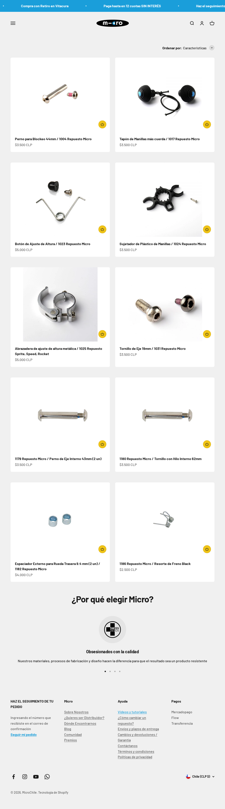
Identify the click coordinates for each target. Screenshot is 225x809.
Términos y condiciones (136, 751)
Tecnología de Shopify (53, 792)
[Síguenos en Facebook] (13, 777)
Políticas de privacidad (135, 757)
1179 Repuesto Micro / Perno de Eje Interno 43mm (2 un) (58, 459)
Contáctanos (128, 746)
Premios (70, 740)
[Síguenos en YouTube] (36, 777)
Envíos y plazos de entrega (138, 729)
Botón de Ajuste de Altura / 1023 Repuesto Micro (52, 244)
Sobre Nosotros (76, 712)
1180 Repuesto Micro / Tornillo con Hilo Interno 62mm (160, 459)
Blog (67, 729)
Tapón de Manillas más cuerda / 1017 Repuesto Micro (160, 139)
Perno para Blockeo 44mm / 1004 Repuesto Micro (53, 139)
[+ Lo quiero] (102, 124)
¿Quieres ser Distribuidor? (84, 717)
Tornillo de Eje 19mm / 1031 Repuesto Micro (153, 348)
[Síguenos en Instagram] (25, 777)
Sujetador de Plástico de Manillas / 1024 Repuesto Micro (163, 244)
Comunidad (73, 734)
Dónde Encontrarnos (80, 723)
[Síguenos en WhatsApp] (47, 777)
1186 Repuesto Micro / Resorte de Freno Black (155, 563)
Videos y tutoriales (132, 712)
